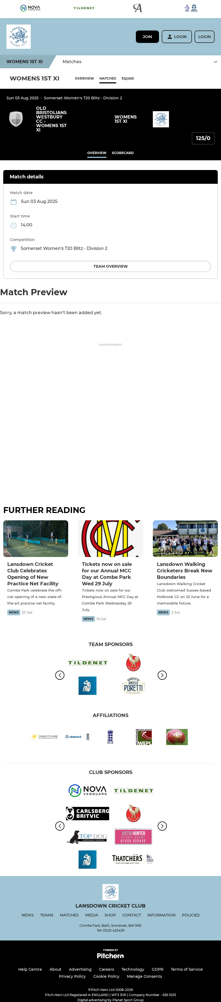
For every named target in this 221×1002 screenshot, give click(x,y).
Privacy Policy (72, 976)
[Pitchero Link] (110, 957)
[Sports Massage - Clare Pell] (87, 687)
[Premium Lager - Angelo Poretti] (133, 687)
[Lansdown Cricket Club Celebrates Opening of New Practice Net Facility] (35, 538)
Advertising (80, 969)
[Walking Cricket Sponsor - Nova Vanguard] (30, 9)
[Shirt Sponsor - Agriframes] (137, 9)
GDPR (157, 969)
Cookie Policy (106, 976)
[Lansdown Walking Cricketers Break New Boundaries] (185, 538)
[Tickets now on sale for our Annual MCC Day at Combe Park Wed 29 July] (110, 538)
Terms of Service (187, 969)
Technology (133, 969)
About (55, 969)
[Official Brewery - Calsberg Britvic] (87, 814)
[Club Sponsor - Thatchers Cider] (133, 860)
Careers (106, 969)
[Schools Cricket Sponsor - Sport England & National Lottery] (191, 9)
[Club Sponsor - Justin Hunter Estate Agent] (133, 837)
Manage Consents (144, 976)
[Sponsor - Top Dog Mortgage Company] (87, 837)
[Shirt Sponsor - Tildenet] (83, 9)
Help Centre (30, 969)
